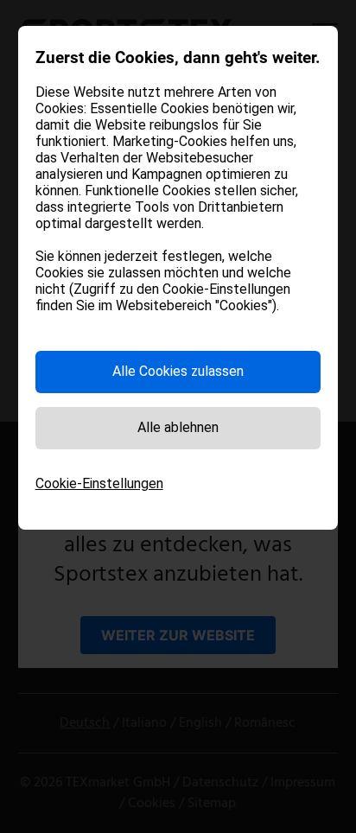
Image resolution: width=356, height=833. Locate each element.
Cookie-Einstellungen (99, 483)
